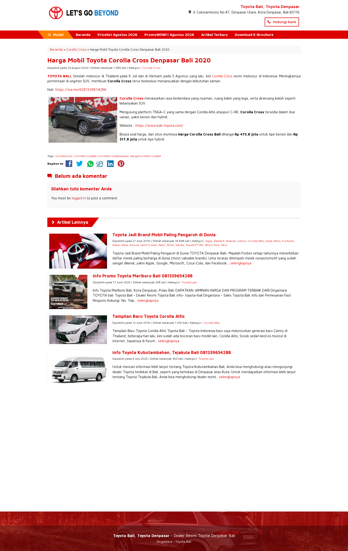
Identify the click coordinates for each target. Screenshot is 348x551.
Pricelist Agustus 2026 (117, 35)
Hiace (116, 245)
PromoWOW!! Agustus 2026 (169, 35)
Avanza (231, 241)
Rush (170, 245)
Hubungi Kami (284, 22)
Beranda (83, 35)
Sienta (179, 245)
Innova (134, 245)
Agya (208, 241)
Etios (277, 241)
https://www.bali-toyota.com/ (159, 125)
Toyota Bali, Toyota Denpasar (270, 6)
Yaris (224, 245)
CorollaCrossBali (85, 156)
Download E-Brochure (254, 35)
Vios (216, 245)
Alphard (219, 241)
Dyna (269, 241)
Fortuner (288, 241)
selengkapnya (240, 263)
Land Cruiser (148, 245)
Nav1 (162, 245)
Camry (241, 241)
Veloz (208, 245)
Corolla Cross (151, 68)
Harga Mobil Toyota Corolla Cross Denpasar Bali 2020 (129, 60)
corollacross (63, 156)
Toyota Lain (189, 282)
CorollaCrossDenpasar (113, 156)
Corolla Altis (256, 241)
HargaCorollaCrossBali (145, 156)
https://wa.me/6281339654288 (80, 89)
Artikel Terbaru (214, 35)
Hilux (124, 245)
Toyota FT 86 (194, 245)
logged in (79, 198)
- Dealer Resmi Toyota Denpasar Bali (174, 535)
